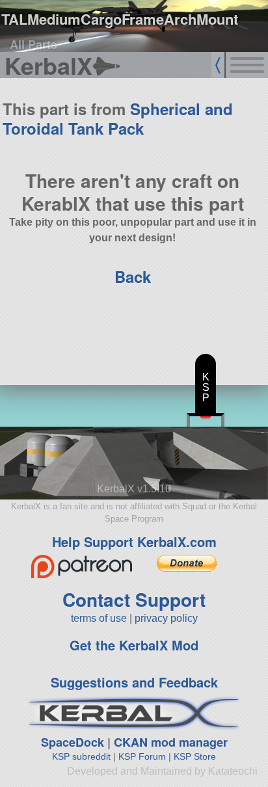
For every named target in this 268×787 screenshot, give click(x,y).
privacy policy (166, 618)
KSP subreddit (81, 756)
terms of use (99, 618)
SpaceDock (72, 742)
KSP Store (195, 756)
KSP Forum (142, 756)
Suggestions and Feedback (134, 682)
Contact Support (134, 599)
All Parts (33, 44)
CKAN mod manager (171, 742)
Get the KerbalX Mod (134, 644)
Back (132, 276)
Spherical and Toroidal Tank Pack (118, 118)
